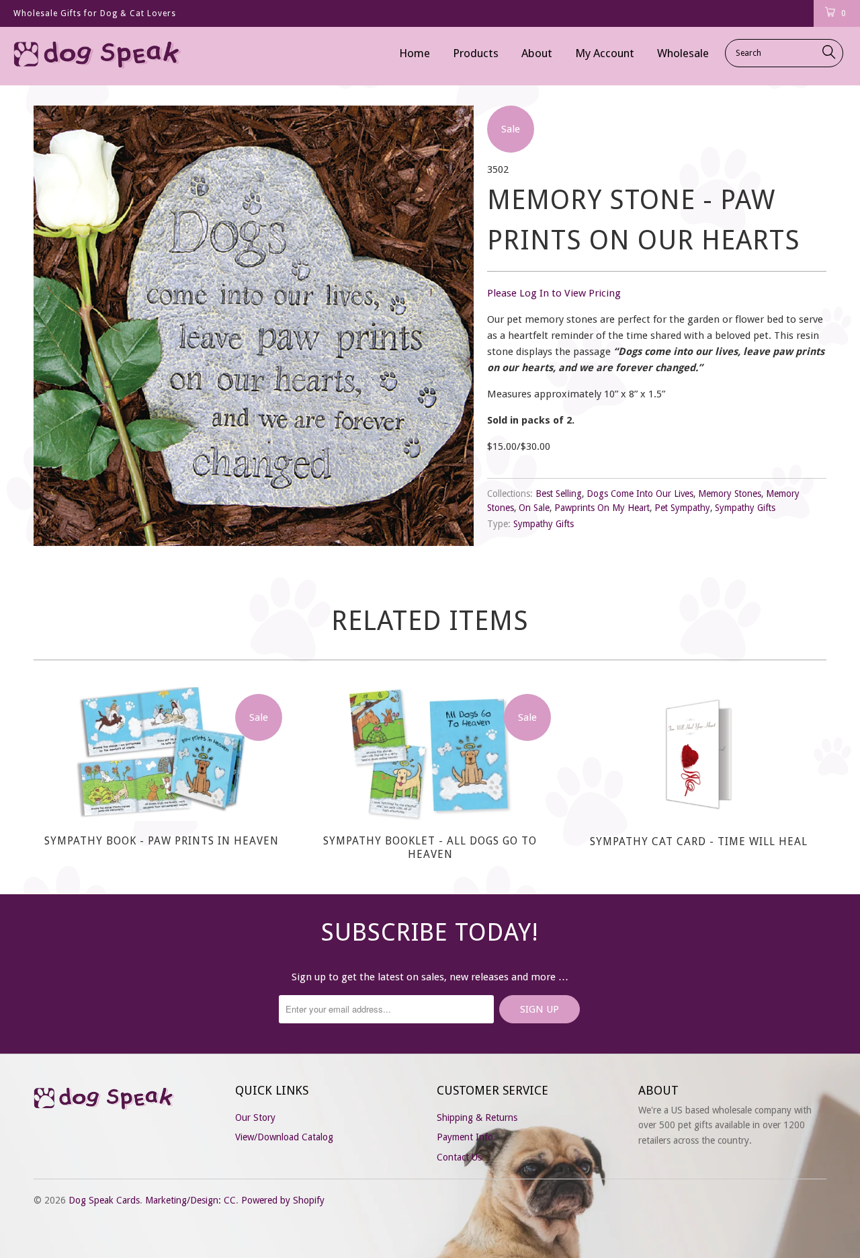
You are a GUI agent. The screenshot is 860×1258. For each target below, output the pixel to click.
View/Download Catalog (284, 1137)
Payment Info (465, 1137)
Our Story (255, 1117)
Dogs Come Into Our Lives (640, 493)
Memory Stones (729, 493)
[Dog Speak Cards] (75, 56)
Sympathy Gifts (745, 507)
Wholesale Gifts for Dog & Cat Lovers (94, 13)
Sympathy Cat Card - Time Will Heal (698, 754)
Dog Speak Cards (104, 1200)
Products (476, 53)
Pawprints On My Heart (602, 507)
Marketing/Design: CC (190, 1200)
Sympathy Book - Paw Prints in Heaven (161, 754)
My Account (604, 53)
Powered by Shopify (283, 1200)
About (536, 53)
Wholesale (683, 53)
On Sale (534, 507)
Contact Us (459, 1157)
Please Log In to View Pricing (554, 293)
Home (414, 53)
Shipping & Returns (477, 1117)
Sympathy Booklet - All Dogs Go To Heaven (430, 754)
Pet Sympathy (682, 507)
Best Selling (558, 493)
